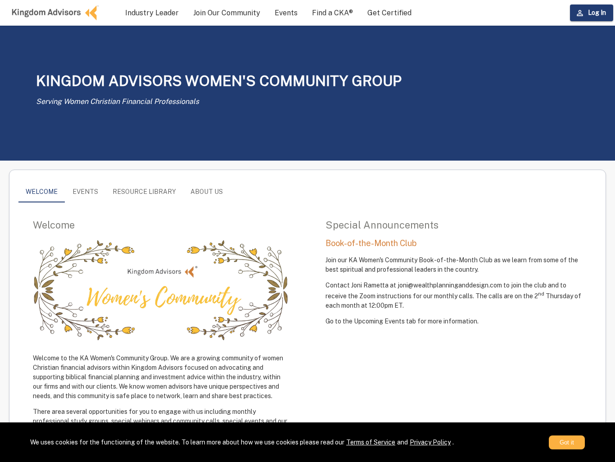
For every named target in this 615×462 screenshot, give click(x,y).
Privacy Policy (430, 442)
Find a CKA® (332, 13)
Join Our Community (226, 13)
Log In (597, 12)
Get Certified (389, 13)
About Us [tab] (206, 191)
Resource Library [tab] (144, 191)
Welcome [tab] (42, 191)
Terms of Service (370, 442)
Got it (567, 442)
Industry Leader (152, 13)
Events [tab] (85, 191)
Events (286, 13)
